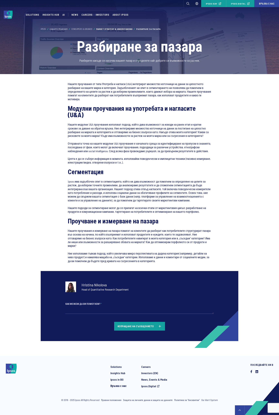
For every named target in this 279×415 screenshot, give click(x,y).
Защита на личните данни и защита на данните (148, 400)
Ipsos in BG (117, 379)
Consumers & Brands (82, 29)
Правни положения (111, 400)
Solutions (32, 14)
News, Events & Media (154, 379)
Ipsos (43, 29)
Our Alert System (209, 400)
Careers (87, 14)
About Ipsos (121, 14)
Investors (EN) (149, 373)
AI (63, 14)
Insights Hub (50, 14)
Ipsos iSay (211, 3)
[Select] (196, 3)
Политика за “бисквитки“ (187, 400)
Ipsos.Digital (238, 3)
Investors (102, 14)
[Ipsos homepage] (9, 15)
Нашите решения (58, 29)
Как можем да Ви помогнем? (83, 303)
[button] (187, 3)
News (75, 14)
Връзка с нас (266, 3)
